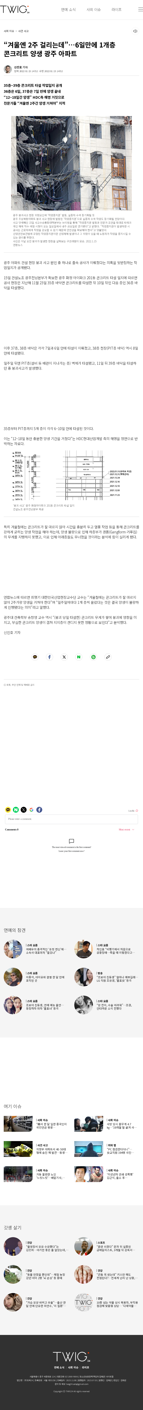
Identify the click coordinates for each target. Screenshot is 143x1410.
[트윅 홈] (14, 9)
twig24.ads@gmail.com (77, 1383)
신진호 (18, 67)
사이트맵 (109, 1376)
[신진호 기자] (8, 69)
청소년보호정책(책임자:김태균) (92, 1376)
